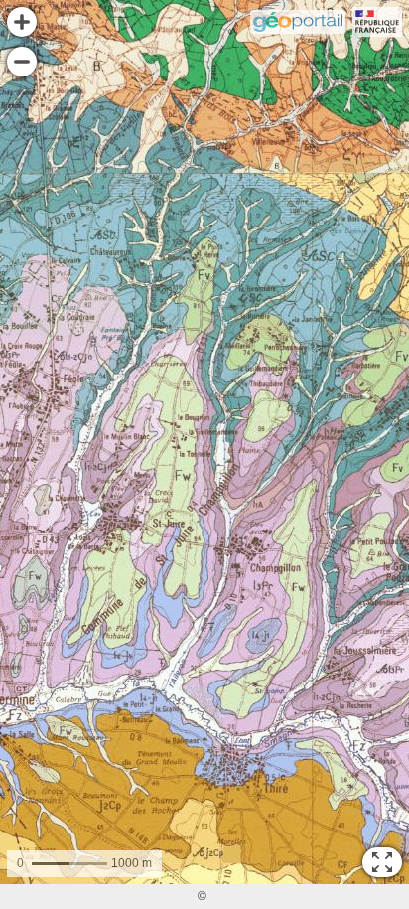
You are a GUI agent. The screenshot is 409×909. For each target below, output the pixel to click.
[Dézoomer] (22, 61)
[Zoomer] (22, 22)
